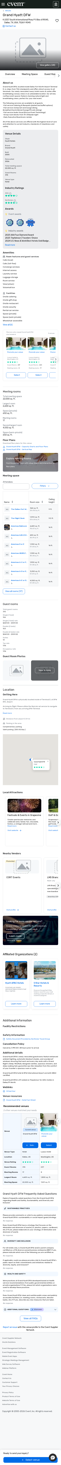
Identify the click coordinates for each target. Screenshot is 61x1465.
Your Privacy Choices (10, 1386)
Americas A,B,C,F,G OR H (19, 535)
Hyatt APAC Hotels (14, 983)
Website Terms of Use (11, 1400)
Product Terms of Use (11, 1396)
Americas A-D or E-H (19, 571)
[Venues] (56, 4)
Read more (10, 245)
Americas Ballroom (19, 526)
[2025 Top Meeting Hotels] (20, 222)
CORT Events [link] (13, 877)
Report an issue (10, 1327)
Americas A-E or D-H (19, 580)
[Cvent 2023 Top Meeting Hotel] (30, 222)
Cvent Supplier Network (11, 1338)
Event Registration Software (14, 1352)
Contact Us (6, 1378)
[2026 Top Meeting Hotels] (9, 222)
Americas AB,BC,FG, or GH (19, 553)
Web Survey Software (11, 1364)
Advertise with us (9, 1404)
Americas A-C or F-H (19, 562)
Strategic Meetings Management (15, 1360)
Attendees (8, 482)
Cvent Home (7, 1374)
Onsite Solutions (9, 1342)
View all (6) (8, 325)
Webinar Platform (9, 1368)
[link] (22, 866)
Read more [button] (12, 826)
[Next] (58, 75)
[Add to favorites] (57, 20)
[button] (55, 359)
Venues (8, 11)
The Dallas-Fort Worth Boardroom (19, 509)
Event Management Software (14, 1348)
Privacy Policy (8, 1392)
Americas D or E (17, 544)
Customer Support (9, 1382)
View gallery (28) (47, 65)
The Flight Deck (18, 518)
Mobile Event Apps (9, 1356)
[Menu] (3, 4)
